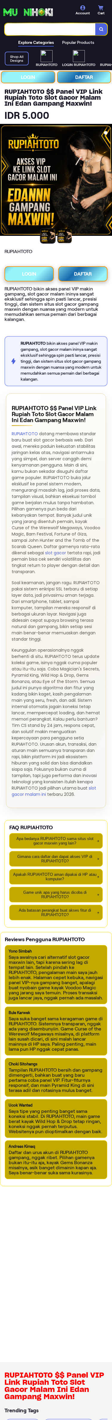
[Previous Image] (5, 181)
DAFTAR (84, 77)
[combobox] (50, 29)
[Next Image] (107, 181)
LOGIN (28, 77)
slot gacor (55, 553)
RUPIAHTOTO (25, 434)
